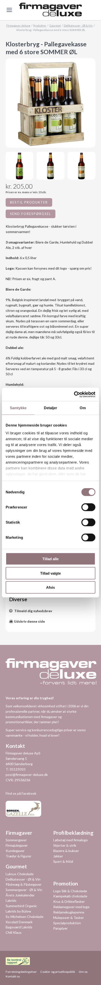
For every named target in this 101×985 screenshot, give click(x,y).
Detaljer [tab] (50, 408)
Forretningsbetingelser (21, 972)
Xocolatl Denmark (19, 922)
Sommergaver (16, 840)
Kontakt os (13, 976)
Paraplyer (60, 928)
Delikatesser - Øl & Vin (78, 25)
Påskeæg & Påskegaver (23, 884)
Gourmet (55, 25)
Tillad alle (50, 559)
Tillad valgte (50, 573)
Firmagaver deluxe (18, 25)
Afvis (50, 587)
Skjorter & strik (64, 845)
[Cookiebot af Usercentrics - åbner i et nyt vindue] (73, 394)
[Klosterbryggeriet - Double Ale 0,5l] (50, 166)
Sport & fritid (63, 861)
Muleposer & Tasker (68, 917)
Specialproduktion (67, 923)
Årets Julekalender (20, 895)
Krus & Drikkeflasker (69, 901)
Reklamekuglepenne (68, 912)
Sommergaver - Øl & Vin (24, 890)
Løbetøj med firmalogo (70, 840)
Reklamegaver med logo (71, 907)
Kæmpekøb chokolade (70, 896)
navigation (9, 10)
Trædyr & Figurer (18, 856)
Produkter (39, 25)
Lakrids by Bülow (18, 911)
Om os (83, 972)
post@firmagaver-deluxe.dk (27, 774)
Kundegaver (15, 851)
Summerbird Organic (21, 906)
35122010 (17, 769)
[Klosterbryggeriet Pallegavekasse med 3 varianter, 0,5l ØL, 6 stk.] (50, 103)
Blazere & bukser (66, 851)
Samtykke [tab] (18, 408)
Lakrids (11, 900)
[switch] (83, 507)
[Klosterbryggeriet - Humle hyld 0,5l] (82, 166)
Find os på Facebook (21, 793)
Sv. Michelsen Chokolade (24, 916)
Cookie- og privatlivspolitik (57, 972)
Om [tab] (83, 408)
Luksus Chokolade (20, 874)
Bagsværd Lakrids (19, 927)
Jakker (58, 856)
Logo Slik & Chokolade (70, 891)
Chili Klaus (14, 932)
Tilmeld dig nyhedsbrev (33, 611)
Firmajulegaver (17, 845)
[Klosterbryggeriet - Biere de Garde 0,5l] (20, 166)
